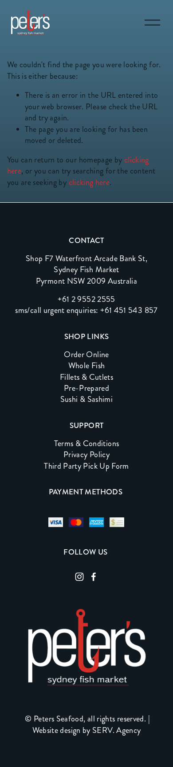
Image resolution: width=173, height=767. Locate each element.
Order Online (86, 354)
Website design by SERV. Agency (86, 730)
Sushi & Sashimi (86, 399)
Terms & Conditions (86, 443)
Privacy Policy (86, 454)
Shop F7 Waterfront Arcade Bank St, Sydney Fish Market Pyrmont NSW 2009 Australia (86, 270)
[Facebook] (93, 576)
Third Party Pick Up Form (86, 466)
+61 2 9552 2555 (86, 299)
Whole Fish (86, 365)
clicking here (89, 182)
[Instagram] (79, 576)
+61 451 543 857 (128, 310)
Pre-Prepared (86, 388)
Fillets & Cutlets (86, 377)
